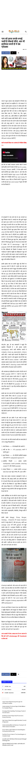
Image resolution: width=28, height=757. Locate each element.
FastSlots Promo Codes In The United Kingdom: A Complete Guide (14, 735)
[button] (2, 32)
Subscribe (23, 692)
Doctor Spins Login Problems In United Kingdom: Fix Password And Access (13, 730)
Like (24, 686)
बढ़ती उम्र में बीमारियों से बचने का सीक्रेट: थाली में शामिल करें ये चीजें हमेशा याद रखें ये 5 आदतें (13, 744)
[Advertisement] (14, 15)
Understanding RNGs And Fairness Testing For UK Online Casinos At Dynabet (14, 725)
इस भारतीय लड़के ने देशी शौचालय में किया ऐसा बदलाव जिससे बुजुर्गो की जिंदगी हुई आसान (14, 739)
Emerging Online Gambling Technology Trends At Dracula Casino (14, 711)
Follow (23, 689)
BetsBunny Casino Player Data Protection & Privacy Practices (12, 716)
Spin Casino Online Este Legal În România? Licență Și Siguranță (14, 721)
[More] (18, 52)
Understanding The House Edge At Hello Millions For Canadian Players (13, 707)
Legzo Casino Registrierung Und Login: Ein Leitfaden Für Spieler (12, 702)
